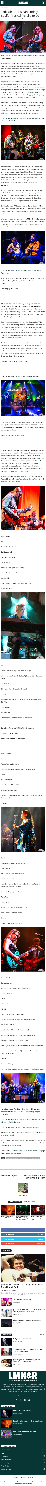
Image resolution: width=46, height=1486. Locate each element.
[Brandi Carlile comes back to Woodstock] (8, 1210)
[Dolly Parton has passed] (6, 1342)
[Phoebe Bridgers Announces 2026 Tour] (6, 1323)
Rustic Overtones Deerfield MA (24, 1431)
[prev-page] (22, 1223)
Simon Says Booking (17, 1481)
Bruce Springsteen (17, 863)
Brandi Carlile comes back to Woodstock (7, 1217)
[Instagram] (21, 1400)
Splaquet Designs (38, 1481)
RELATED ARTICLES (15, 1201)
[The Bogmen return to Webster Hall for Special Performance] (6, 1352)
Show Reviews (5, 1450)
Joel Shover (4, 1290)
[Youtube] (30, 1400)
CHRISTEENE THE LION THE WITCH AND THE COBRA (34, 1177)
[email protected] (8, 1135)
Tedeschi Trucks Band (11, 63)
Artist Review (5, 1466)
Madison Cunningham (8, 455)
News (2, 1453)
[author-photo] (23, 1188)
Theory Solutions (27, 1483)
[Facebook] (3, 1166)
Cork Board (4, 1456)
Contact (30, 1478)
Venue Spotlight (6, 1469)
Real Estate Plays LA (9, 1176)
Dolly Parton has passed (22, 1339)
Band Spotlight (5, 1463)
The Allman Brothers (15, 1046)
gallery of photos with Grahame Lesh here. (25, 376)
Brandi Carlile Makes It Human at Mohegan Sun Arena (38, 1218)
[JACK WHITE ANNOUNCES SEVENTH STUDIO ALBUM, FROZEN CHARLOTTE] (6, 1313)
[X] (8, 1166)
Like (42, 1230)
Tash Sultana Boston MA (22, 1299)
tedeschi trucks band (12, 1158)
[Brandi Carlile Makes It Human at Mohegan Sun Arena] (38, 1210)
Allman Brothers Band (20, 583)
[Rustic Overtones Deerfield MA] (6, 1434)
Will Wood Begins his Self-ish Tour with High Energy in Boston (22, 1218)
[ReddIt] (13, 1166)
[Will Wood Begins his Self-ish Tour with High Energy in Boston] (23, 1210)
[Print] (23, 1166)
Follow (40, 1234)
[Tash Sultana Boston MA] (6, 1302)
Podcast (23, 1478)
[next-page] (24, 1223)
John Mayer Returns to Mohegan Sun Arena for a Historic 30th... (22, 1286)
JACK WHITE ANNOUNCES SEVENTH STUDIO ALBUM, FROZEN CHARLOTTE (29, 1311)
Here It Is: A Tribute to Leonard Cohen (16, 471)
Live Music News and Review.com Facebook (26, 1151)
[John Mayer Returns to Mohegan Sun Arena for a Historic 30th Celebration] (23, 1268)
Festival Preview (6, 1459)
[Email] (18, 1166)
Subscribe (40, 1243)
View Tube (16, 1478)
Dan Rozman (6, 19)
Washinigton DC (34, 1158)
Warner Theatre (24, 1158)
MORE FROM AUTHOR (30, 1201)
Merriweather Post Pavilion (23, 476)
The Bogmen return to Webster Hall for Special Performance (27, 1350)
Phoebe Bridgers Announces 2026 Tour (27, 1320)
